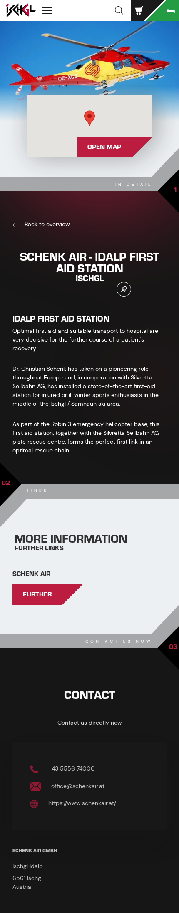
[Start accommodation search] (162, 10)
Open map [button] (104, 147)
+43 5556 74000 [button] (71, 768)
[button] (119, 10)
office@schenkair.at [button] (77, 786)
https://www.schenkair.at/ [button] (81, 803)
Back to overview (46, 224)
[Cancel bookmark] (124, 289)
